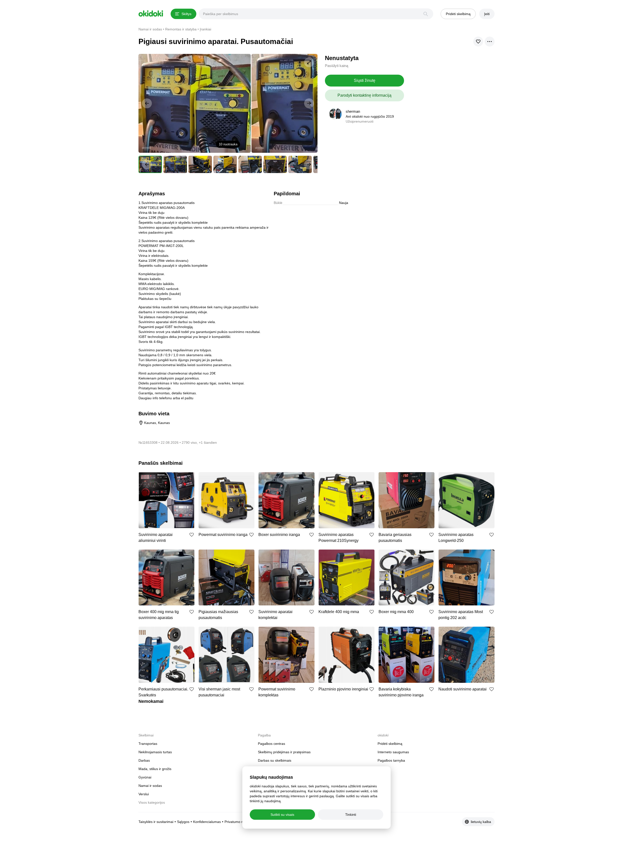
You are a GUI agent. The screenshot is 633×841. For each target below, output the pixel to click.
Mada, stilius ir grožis (154, 769)
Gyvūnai (144, 777)
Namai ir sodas (150, 786)
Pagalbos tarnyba (391, 760)
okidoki (150, 13)
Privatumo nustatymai (241, 822)
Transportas (147, 744)
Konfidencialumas (207, 822)
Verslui (143, 794)
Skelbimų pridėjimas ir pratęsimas (284, 752)
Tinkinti (350, 815)
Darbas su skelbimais (274, 760)
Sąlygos (183, 822)
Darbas (144, 760)
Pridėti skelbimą (390, 744)
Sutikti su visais (282, 815)
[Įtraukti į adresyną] (192, 535)
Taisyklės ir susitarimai (155, 822)
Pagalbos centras (271, 744)
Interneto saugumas (393, 752)
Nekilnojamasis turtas (155, 752)
